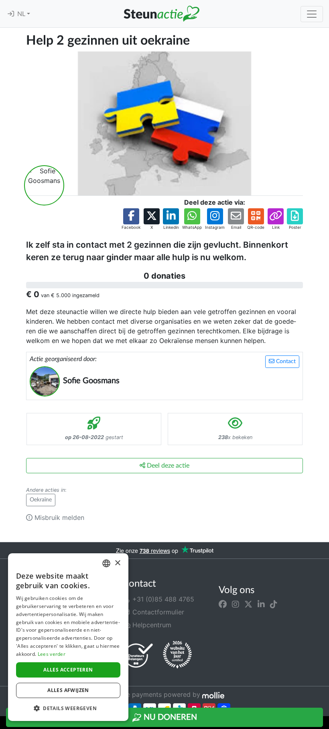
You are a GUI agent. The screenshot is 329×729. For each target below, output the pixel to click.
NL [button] (22, 14)
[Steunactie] (161, 13)
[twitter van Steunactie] (248, 604)
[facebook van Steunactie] (223, 604)
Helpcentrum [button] (150, 625)
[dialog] (68, 637)
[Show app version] (323, 723)
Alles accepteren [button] (68, 669)
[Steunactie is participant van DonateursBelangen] (138, 655)
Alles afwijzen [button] (68, 690)
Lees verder (51, 654)
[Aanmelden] (11, 14)
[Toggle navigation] (312, 14)
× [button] (117, 563)
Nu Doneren (169, 717)
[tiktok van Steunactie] (273, 604)
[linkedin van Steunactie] (261, 604)
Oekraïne (41, 500)
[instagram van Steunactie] (235, 604)
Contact (285, 361)
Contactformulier (157, 612)
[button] (131, 219)
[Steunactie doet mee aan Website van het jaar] (177, 655)
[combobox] (106, 563)
